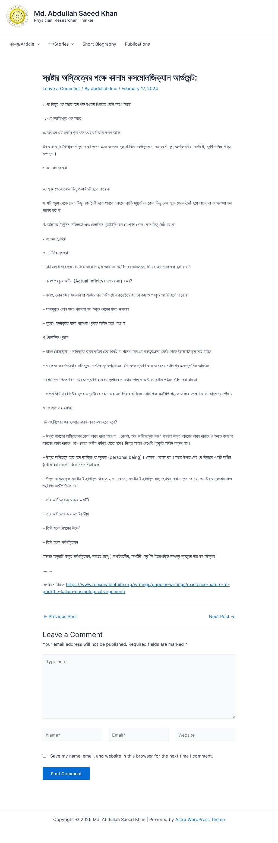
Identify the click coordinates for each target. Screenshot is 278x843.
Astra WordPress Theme (200, 819)
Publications (137, 44)
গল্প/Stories (58, 44)
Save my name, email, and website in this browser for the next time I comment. (131, 756)
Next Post (222, 616)
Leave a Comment (61, 88)
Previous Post (60, 616)
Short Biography (99, 44)
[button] (37, 44)
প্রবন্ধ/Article (22, 44)
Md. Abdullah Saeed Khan (76, 13)
